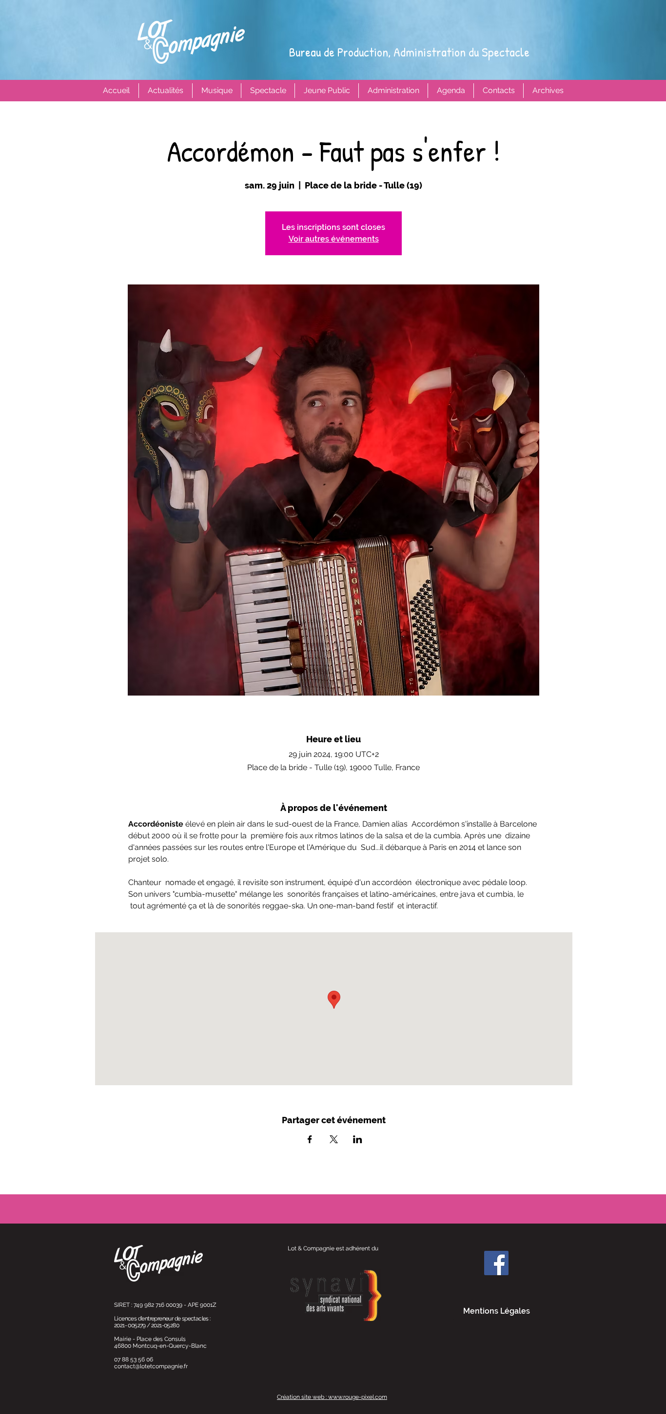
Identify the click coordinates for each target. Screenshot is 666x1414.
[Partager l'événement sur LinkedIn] (357, 1139)
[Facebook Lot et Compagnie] (496, 1263)
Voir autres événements (334, 239)
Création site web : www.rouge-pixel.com (332, 1397)
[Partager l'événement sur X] (333, 1139)
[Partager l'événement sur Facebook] (309, 1139)
